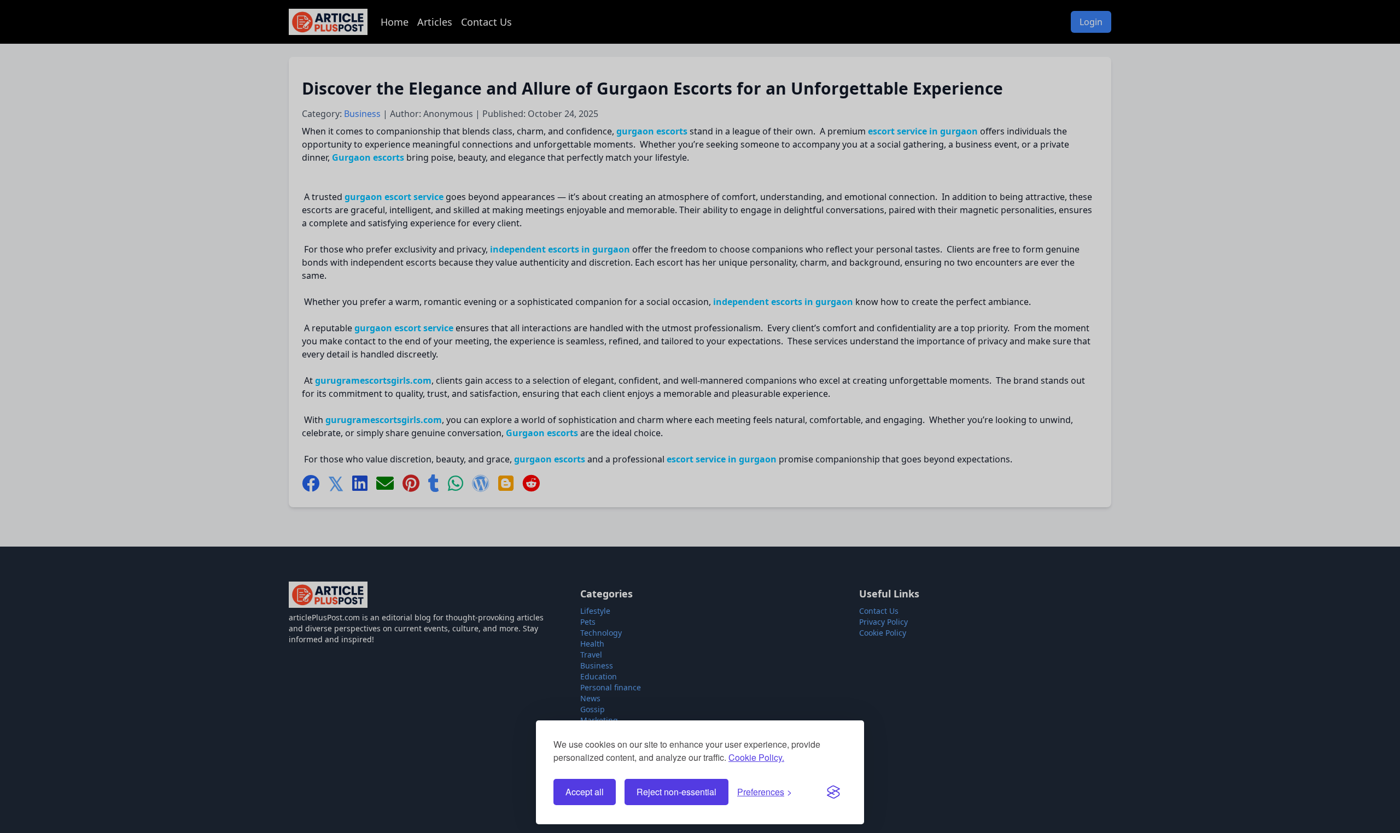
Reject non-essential (676, 791)
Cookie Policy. (756, 757)
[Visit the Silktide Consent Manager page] (833, 792)
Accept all (584, 791)
